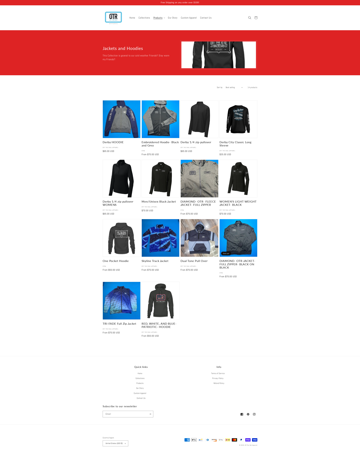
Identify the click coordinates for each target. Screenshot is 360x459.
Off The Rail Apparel (251, 445)
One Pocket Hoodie (116, 260)
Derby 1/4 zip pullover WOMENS (118, 203)
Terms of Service (218, 373)
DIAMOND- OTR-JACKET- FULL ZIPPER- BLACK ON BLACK (237, 264)
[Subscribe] (150, 414)
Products (140, 383)
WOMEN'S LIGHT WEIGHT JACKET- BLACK (238, 203)
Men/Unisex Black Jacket (159, 201)
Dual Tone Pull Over (194, 260)
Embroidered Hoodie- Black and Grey (160, 144)
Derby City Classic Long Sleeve (235, 144)
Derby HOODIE (113, 142)
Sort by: (220, 87)
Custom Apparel (140, 393)
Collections (140, 378)
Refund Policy (219, 383)
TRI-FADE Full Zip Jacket (119, 323)
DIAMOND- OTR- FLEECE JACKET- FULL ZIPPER (198, 203)
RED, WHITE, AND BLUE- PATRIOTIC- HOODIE (159, 325)
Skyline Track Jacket (155, 260)
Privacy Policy (217, 378)
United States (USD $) (114, 443)
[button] (159, 17)
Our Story (140, 388)
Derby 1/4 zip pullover (196, 142)
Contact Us (141, 398)
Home (140, 373)
